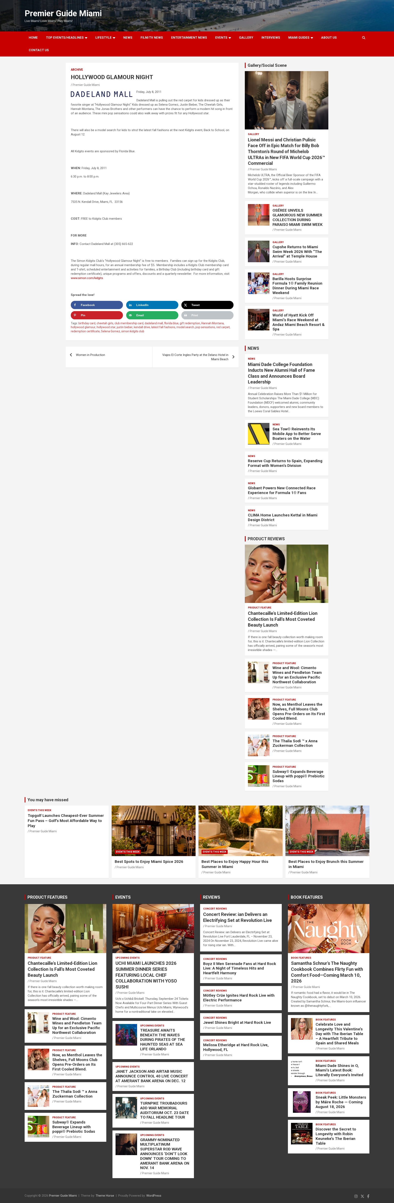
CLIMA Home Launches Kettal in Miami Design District (282, 517)
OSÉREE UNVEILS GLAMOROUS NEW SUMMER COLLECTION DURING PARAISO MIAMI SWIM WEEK (298, 217)
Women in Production (90, 355)
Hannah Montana (212, 323)
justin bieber (125, 327)
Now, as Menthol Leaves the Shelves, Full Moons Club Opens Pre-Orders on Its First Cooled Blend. (299, 711)
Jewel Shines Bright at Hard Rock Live (237, 1022)
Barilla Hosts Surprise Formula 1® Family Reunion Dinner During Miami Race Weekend (297, 285)
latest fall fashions (163, 327)
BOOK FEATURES (307, 897)
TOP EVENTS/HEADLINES (65, 37)
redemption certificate (85, 331)
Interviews (270, 37)
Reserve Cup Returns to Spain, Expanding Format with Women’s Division (285, 463)
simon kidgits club (132, 331)
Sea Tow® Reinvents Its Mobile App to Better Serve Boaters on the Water (297, 434)
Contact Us (39, 50)
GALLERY (246, 37)
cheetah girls (105, 323)
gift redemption (190, 323)
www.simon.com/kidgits (87, 278)
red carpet (223, 327)
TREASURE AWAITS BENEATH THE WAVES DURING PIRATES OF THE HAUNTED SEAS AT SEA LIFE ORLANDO (162, 1039)
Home (33, 37)
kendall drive (142, 327)
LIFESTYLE (103, 37)
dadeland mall (154, 323)
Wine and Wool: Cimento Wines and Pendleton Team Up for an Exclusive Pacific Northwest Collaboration (297, 674)
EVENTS (221, 37)
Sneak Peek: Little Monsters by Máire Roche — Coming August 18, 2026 (341, 1102)
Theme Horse (105, 1195)
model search (185, 327)
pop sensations (205, 327)
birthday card (86, 323)
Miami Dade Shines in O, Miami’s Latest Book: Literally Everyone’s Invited (339, 1070)
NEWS (127, 37)
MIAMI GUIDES (298, 37)
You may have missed (47, 799)
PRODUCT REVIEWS (266, 538)
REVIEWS (211, 897)
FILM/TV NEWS (152, 37)
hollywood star (106, 327)
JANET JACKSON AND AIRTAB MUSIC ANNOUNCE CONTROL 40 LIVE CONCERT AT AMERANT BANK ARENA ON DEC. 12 (152, 1076)
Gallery (253, 134)
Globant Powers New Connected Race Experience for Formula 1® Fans (282, 490)
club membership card (129, 323)
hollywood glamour (83, 327)
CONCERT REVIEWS (215, 908)
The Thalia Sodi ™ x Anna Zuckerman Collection (295, 743)
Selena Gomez (110, 331)
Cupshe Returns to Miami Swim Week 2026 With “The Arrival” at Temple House (297, 252)
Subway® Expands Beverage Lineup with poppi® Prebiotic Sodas (299, 776)
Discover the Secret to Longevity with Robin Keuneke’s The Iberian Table (336, 1136)
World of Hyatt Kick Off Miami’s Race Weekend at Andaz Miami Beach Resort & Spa (299, 322)
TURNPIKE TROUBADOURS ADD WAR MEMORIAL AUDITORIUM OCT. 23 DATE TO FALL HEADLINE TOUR (164, 1110)
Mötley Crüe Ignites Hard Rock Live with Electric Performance (239, 997)
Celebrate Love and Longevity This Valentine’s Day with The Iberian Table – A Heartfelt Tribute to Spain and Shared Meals (339, 1033)
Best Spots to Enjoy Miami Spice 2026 (149, 861)
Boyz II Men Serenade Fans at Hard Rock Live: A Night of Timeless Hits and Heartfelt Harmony (239, 968)
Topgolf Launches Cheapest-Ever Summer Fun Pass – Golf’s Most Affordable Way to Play (66, 820)
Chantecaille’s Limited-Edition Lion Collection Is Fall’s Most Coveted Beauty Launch (282, 619)
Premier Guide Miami (63, 13)
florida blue (171, 323)
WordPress (153, 1195)
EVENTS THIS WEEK (39, 810)
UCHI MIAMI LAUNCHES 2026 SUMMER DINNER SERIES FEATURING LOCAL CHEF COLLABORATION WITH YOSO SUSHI (146, 975)
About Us (329, 37)
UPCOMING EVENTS (128, 957)
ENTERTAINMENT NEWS (189, 37)
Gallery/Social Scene (267, 65)
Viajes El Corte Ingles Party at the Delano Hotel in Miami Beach (195, 357)
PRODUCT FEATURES (47, 897)
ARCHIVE (77, 69)
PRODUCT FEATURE (259, 607)
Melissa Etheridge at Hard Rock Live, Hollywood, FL (236, 1047)
